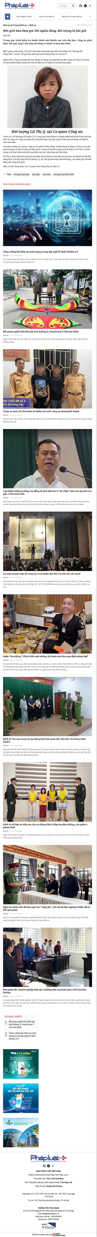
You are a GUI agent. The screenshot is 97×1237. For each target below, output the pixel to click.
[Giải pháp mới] (59, 1234)
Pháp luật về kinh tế (46, 17)
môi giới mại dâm (21, 174)
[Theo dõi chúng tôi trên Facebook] (81, 6)
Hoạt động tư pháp (24, 17)
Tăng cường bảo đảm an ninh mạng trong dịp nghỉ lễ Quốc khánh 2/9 (40, 251)
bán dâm (36, 174)
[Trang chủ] (48, 1158)
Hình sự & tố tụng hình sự (72, 17)
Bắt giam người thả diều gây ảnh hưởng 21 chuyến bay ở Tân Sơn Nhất (41, 331)
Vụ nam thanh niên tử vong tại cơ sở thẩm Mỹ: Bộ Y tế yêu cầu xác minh (42, 573)
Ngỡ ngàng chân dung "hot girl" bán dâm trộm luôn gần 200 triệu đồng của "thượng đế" (43, 51)
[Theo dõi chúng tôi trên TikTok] (85, 6)
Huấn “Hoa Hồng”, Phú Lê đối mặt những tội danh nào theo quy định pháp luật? (45, 656)
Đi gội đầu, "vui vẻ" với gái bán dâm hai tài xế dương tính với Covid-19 (34, 54)
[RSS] (53, 1166)
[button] (90, 6)
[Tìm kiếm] (73, 5)
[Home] (7, 17)
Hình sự (32, 25)
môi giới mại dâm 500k (64, 174)
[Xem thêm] (90, 17)
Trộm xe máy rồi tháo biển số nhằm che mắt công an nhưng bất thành (41, 411)
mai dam (47, 174)
